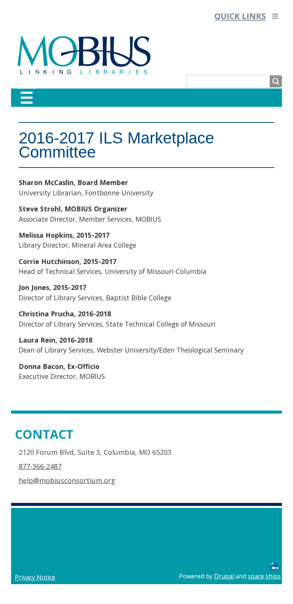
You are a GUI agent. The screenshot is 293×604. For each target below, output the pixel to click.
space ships (264, 576)
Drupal (224, 576)
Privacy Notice (35, 577)
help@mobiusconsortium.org (67, 480)
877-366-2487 (40, 466)
